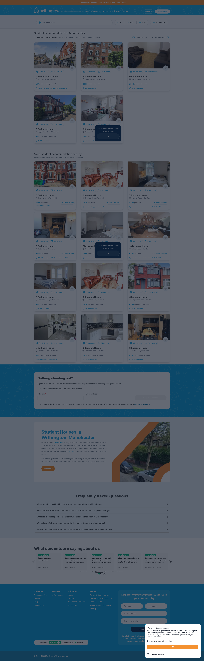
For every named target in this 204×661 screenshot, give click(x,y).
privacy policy (167, 641)
